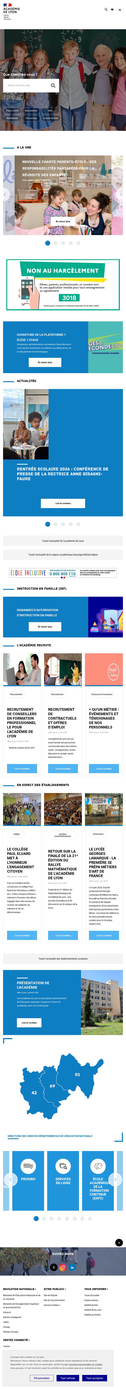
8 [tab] (90, 1219)
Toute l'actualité (91, 1295)
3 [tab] (63, 243)
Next (115, 1180)
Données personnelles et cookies (85, 1364)
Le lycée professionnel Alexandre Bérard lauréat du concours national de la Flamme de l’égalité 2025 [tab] (71, 524)
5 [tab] (78, 243)
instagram (63, 1267)
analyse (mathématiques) (62, 835)
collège (16, 834)
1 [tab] (47, 243)
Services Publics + (52, 1305)
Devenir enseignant (12, 1317)
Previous (11, 1180)
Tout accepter (94, 1378)
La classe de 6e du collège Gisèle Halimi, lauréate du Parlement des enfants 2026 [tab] (63, 524)
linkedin (72, 1267)
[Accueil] (11, 11)
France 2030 (12, 110)
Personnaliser (42, 1378)
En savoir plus (45, 362)
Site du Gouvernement (54, 1300)
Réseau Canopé (10, 1331)
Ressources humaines (102, 694)
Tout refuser (67, 1378)
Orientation (98, 834)
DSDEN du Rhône (92, 1314)
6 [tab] (75, 1219)
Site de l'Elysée (50, 1295)
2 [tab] (55, 243)
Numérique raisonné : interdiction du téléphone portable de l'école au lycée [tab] (55, 524)
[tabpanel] (63, 195)
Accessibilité (112, 9)
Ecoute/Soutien (50, 118)
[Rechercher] (106, 10)
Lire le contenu (22, 768)
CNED (6, 1322)
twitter (54, 1267)
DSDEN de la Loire (92, 1309)
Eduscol (7, 1312)
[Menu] (120, 10)
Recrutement (31, 110)
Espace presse (91, 1300)
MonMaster (12, 118)
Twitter (6, 1346)
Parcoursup (31, 118)
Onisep (6, 1326)
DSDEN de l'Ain (91, 1305)
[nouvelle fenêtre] (28, 1181)
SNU (50, 110)
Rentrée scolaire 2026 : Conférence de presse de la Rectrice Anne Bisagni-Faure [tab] (47, 524)
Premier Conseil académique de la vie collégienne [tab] (78, 524)
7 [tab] (82, 1219)
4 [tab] (71, 243)
